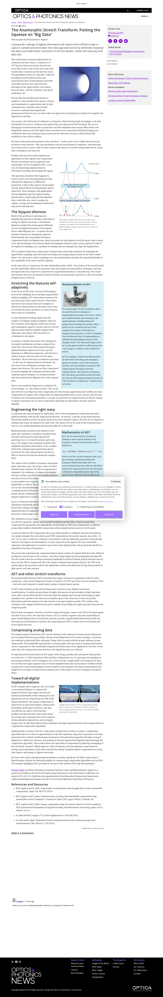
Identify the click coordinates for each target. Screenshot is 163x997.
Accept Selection (81, 514)
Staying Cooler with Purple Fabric (123, 91)
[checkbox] (49, 506)
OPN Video (97, 967)
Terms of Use (76, 990)
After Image (97, 970)
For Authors (139, 967)
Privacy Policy (64, 990)
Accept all (109, 514)
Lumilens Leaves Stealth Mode (121, 100)
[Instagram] (20, 962)
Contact (137, 973)
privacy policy (108, 501)
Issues (13, 22)
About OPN (139, 963)
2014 (19, 22)
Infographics (97, 977)
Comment (114, 35)
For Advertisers (140, 970)
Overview (116, 481)
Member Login (142, 10)
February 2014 (28, 22)
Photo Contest (98, 973)
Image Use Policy (51, 990)
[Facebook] (115, 41)
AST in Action (115, 54)
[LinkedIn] (121, 41)
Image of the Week (100, 963)
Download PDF (116, 33)
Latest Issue (118, 963)
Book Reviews (77, 973)
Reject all (54, 514)
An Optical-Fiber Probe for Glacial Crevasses (127, 96)
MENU (145, 16)
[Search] (128, 10)
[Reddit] (126, 41)
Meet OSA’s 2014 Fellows (119, 83)
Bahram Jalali (17, 770)
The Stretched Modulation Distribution (127, 51)
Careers (74, 969)
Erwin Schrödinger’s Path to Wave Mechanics (128, 78)
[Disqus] (57, 865)
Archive (116, 967)
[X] (110, 41)
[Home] (26, 976)
